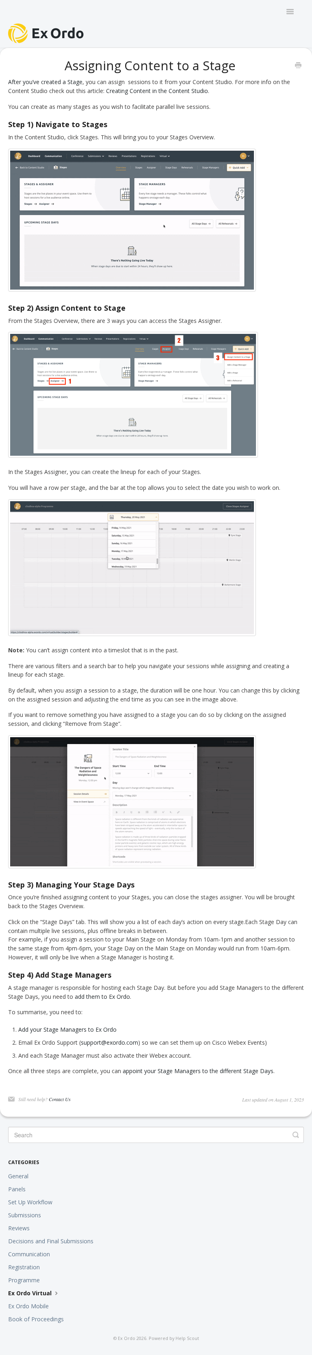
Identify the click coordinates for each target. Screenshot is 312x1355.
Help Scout (187, 1338)
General (18, 1176)
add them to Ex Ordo (102, 996)
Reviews (19, 1228)
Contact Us (60, 1099)
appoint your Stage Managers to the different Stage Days (198, 1071)
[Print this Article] (298, 65)
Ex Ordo (126, 1338)
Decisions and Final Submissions (50, 1241)
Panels (17, 1189)
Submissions (24, 1215)
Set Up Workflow (30, 1202)
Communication (29, 1254)
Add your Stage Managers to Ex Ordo (67, 1029)
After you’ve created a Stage (45, 82)
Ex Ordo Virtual (30, 1293)
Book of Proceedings (36, 1319)
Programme (24, 1280)
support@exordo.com (109, 1042)
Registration (24, 1267)
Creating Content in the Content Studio (157, 91)
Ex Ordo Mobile (28, 1306)
